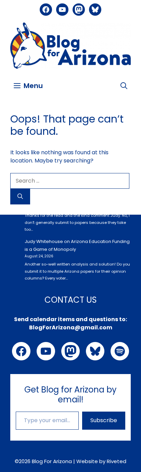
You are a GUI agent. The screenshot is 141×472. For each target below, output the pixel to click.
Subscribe (103, 420)
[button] (124, 85)
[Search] (20, 196)
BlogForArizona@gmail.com (70, 327)
